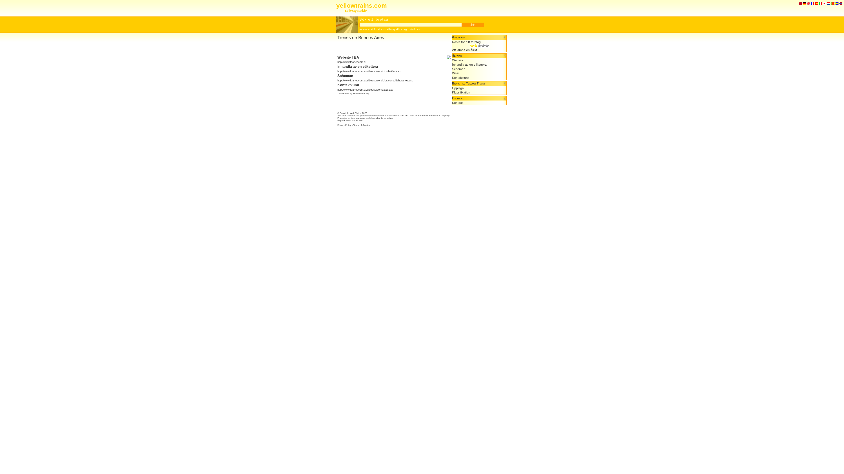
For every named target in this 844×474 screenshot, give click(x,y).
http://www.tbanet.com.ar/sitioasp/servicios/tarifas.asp (368, 71)
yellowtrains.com (361, 5)
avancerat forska (371, 29)
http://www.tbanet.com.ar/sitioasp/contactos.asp (365, 89)
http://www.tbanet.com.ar (351, 62)
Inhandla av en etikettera (469, 64)
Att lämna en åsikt (464, 50)
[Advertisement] (388, 47)
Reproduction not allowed (350, 120)
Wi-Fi (455, 73)
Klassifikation (461, 92)
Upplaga (458, 88)
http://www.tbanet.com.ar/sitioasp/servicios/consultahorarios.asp (375, 80)
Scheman (458, 69)
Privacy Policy (344, 125)
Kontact (457, 102)
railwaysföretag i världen (403, 29)
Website (457, 60)
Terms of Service (361, 125)
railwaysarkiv (356, 11)
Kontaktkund (460, 77)
